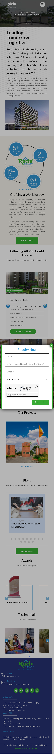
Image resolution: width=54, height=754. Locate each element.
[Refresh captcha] (36, 387)
